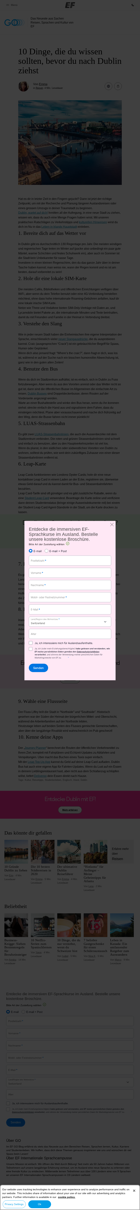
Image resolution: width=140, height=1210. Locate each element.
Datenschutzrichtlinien (88, 651)
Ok (39, 1204)
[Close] (134, 1191)
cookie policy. (66, 1197)
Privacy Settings (14, 1204)
